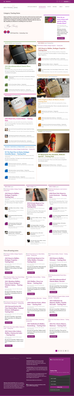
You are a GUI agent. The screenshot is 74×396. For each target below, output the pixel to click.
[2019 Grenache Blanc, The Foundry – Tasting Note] (50, 223)
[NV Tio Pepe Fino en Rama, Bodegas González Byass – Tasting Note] (20, 149)
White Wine (30, 69)
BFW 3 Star (54, 103)
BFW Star (20, 69)
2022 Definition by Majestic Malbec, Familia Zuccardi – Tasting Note (58, 302)
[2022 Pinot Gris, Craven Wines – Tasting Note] (20, 107)
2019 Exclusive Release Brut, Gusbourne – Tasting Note (51, 117)
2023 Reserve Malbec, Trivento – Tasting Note (50, 64)
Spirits (58, 158)
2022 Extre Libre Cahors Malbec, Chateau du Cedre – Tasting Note (13, 333)
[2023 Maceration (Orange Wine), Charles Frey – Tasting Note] (6, 90)
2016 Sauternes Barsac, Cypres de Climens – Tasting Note (18, 170)
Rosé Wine (25, 122)
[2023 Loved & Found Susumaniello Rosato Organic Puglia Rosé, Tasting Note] (6, 129)
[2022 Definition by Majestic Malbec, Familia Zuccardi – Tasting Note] (6, 232)
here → (21, 387)
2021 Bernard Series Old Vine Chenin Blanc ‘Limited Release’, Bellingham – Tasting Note (15, 224)
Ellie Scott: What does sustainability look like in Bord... (21, 1)
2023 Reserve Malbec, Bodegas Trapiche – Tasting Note (12, 195)
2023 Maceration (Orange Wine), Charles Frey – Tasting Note (19, 89)
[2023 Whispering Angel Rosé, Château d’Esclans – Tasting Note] (6, 136)
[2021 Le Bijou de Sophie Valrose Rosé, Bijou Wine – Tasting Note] (6, 141)
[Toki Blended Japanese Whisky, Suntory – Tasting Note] (39, 165)
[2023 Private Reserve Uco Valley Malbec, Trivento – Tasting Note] (39, 59)
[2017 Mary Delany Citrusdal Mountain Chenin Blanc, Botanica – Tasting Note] (50, 231)
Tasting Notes (42, 6)
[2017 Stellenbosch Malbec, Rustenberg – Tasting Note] (36, 320)
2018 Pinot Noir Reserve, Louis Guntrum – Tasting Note (58, 195)
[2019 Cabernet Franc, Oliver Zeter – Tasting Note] (28, 233)
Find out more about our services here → (34, 380)
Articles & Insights (32, 6)
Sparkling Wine (60, 103)
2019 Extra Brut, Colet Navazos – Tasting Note (50, 111)
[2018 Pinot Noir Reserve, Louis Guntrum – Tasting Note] (58, 189)
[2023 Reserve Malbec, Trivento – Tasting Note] (39, 64)
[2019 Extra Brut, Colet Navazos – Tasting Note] (39, 111)
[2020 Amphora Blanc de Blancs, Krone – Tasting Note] (53, 88)
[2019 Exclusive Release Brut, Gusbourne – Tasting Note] (39, 118)
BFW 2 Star (20, 122)
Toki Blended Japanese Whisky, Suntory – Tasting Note (52, 164)
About (60, 6)
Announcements (62, 26)
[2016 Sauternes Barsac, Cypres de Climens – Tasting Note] (6, 170)
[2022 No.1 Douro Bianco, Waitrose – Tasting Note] (6, 84)
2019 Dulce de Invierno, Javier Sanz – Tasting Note (17, 163)
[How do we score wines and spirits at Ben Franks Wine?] (50, 19)
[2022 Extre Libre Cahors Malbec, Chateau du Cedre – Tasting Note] (28, 241)
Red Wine (58, 51)
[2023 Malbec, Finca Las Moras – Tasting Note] (6, 208)
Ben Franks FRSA (61, 25)
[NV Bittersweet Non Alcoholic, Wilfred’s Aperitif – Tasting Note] (53, 143)
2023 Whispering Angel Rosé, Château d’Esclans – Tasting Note (19, 135)
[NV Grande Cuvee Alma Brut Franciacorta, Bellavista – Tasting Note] (39, 124)
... (63, 350)
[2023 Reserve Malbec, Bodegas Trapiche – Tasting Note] (53, 45)
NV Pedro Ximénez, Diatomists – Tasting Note (16, 176)
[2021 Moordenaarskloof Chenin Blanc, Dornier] (20, 54)
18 (65, 350)
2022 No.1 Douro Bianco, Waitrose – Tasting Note (17, 84)
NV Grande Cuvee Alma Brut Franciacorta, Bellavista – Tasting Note (54, 124)
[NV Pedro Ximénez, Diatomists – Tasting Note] (6, 177)
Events (49, 6)
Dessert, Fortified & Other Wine (28, 155)
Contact (67, 6)
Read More (61, 38)
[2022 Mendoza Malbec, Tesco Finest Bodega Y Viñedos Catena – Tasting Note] (39, 70)
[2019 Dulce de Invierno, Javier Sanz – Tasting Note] (6, 164)
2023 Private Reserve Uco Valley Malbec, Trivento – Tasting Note (53, 58)
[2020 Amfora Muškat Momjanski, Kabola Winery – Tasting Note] (50, 216)
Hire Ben (55, 6)
